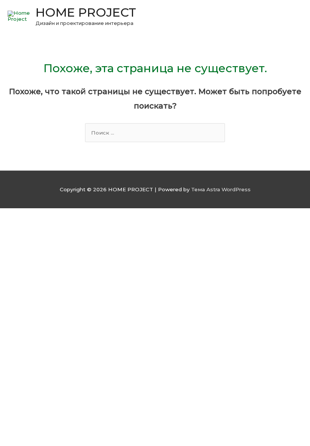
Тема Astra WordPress (221, 189)
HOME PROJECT (86, 12)
